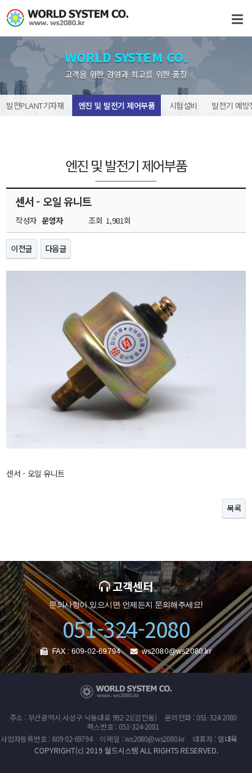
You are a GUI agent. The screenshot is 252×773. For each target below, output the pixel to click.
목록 (234, 508)
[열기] (237, 18)
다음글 (56, 248)
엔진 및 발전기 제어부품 (116, 105)
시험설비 (183, 105)
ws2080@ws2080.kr (177, 651)
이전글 (21, 248)
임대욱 (227, 738)
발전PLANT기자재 (35, 105)
